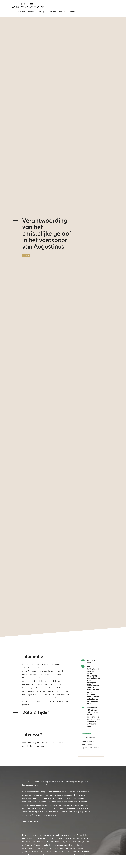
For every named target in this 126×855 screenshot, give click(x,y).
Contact (72, 12)
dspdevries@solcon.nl (35, 746)
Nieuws (62, 12)
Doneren (52, 12)
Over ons (21, 12)
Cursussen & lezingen (37, 12)
